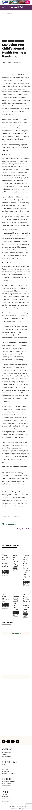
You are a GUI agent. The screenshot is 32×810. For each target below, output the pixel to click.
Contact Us (5, 767)
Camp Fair (4, 794)
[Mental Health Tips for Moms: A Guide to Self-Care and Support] (26, 551)
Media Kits (4, 754)
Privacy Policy (6, 771)
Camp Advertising (6, 756)
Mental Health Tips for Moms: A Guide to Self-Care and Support (26, 567)
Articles (25, 614)
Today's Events (6, 801)
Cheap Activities (6, 786)
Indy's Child (15, 59)
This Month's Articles (19, 41)
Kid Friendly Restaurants (8, 781)
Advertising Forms (6, 752)
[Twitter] (17, 741)
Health (14, 568)
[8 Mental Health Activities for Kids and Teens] (16, 590)
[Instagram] (8, 741)
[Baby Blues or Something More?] (16, 551)
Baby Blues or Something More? (15, 560)
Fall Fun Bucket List (7, 788)
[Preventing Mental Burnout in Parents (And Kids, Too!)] (26, 590)
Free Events (5, 797)
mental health (16, 517)
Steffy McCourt (5, 606)
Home (3, 13)
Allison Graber (5, 573)
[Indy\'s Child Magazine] (16, 7)
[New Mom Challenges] (5, 590)
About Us (4, 765)
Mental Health (11, 41)
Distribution (5, 769)
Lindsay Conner (25, 616)
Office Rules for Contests (9, 773)
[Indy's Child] (3, 60)
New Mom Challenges (5, 597)
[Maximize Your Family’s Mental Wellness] (5, 551)
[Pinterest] (13, 741)
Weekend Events (6, 799)
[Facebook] (4, 741)
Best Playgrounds (6, 784)
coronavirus (6, 517)
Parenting (9, 13)
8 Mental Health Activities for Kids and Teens (16, 602)
